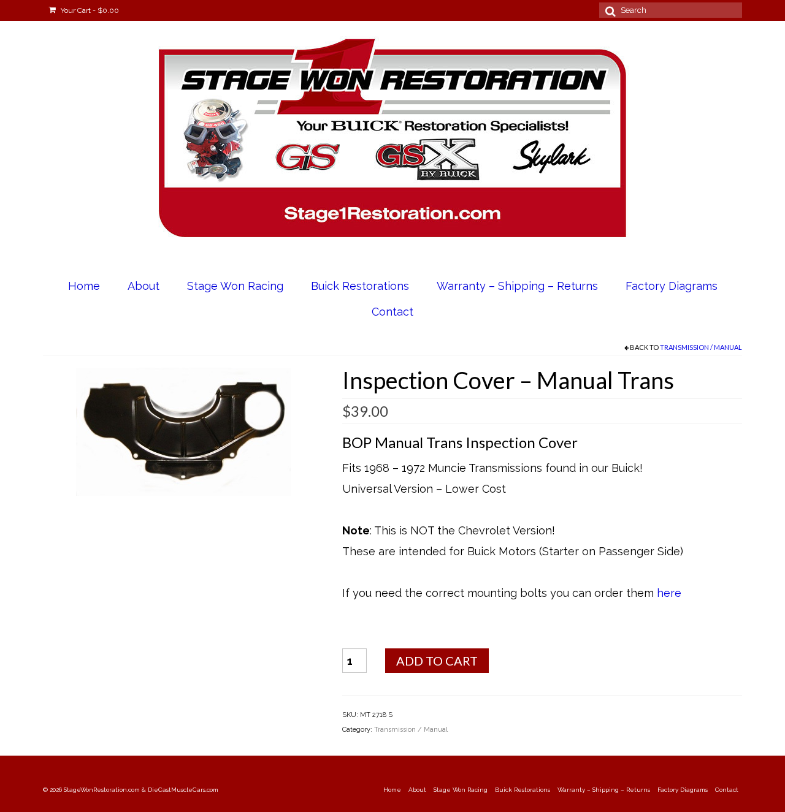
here (669, 592)
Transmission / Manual (701, 347)
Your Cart (89, 10)
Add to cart (437, 660)
